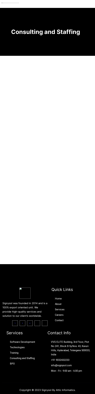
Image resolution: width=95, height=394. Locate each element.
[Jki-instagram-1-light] (30, 323)
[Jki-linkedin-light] (37, 323)
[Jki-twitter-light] (22, 323)
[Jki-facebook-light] (15, 323)
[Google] (45, 323)
